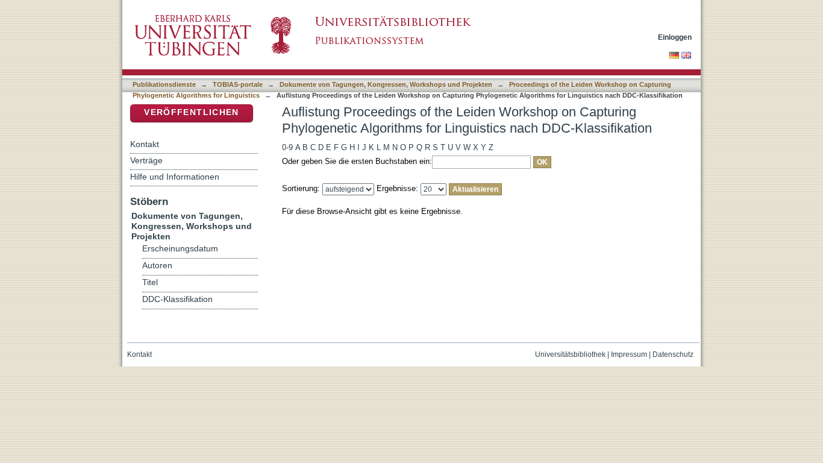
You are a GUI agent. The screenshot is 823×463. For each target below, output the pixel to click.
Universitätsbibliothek (570, 354)
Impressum (629, 354)
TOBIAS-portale (238, 84)
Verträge (146, 160)
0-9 (287, 147)
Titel (150, 282)
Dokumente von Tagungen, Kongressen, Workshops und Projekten (386, 84)
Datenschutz (672, 354)
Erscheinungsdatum (180, 248)
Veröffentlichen (191, 112)
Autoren (157, 265)
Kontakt (144, 144)
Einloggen (675, 37)
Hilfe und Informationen (174, 176)
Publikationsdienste (164, 84)
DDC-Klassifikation (177, 299)
